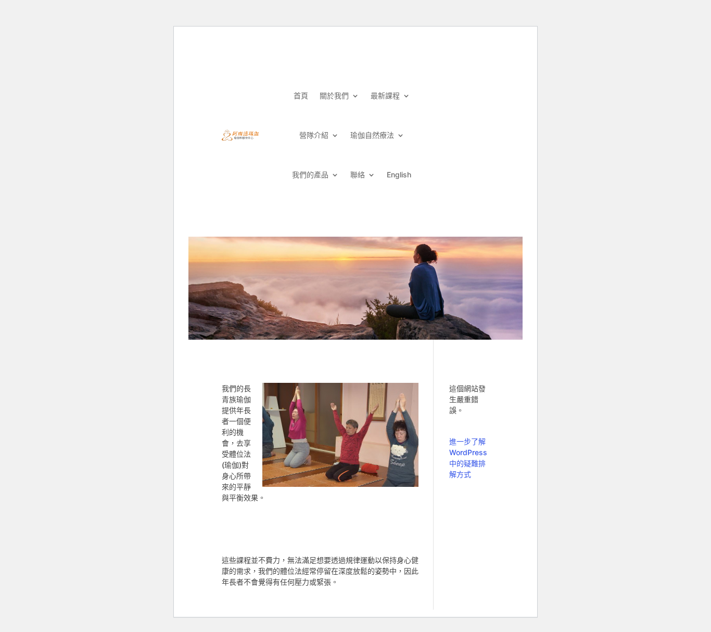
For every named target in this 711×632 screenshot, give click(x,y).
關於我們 (334, 95)
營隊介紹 (313, 135)
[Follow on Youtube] (472, 84)
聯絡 (357, 174)
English (399, 174)
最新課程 (385, 95)
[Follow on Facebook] (450, 84)
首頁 (301, 95)
